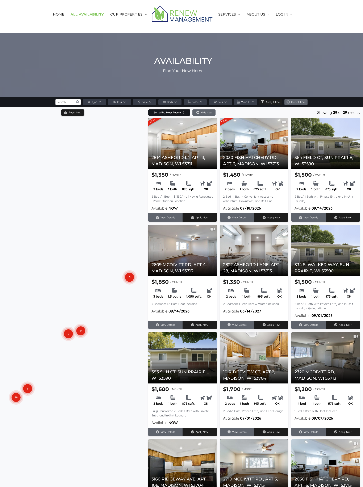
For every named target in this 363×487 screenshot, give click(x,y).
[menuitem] (58, 14)
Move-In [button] (245, 102)
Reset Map (75, 112)
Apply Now (202, 217)
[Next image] (214, 140)
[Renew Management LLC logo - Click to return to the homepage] (182, 14)
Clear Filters (298, 102)
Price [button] (145, 102)
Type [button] (94, 102)
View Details (167, 217)
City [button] (119, 102)
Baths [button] (195, 102)
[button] (77, 102)
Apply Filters (273, 102)
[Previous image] (150, 140)
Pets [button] (220, 102)
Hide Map (206, 112)
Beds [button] (170, 102)
